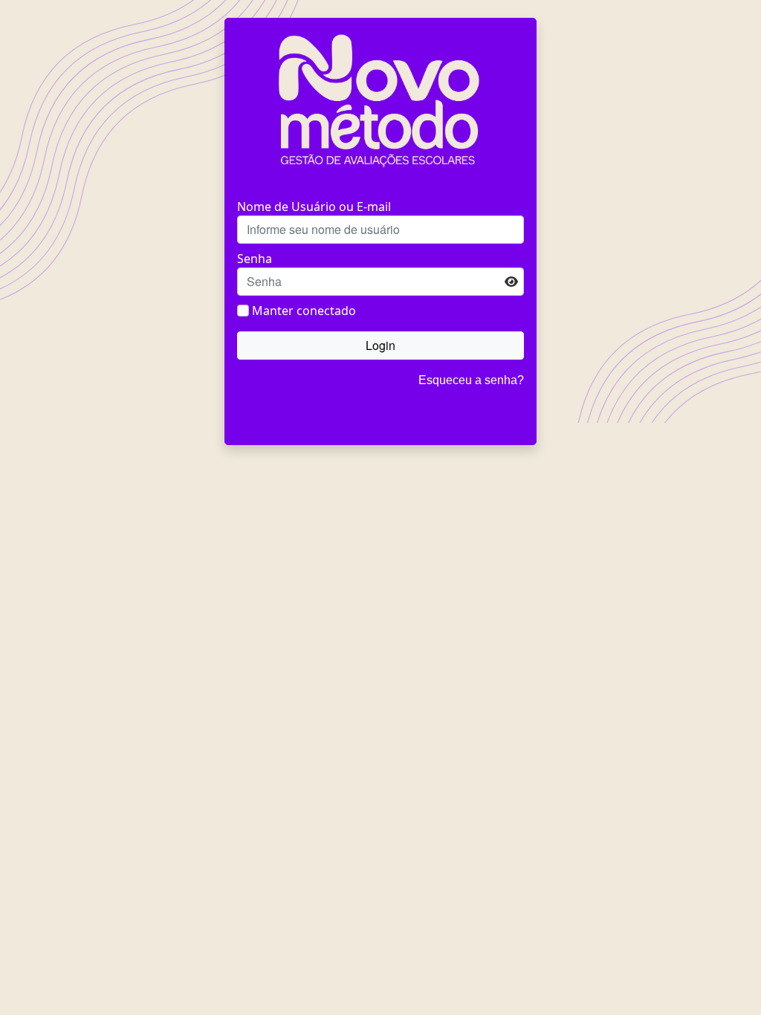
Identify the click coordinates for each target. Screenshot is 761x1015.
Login (380, 345)
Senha (254, 258)
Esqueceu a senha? (471, 380)
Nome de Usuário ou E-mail (314, 206)
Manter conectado (304, 310)
